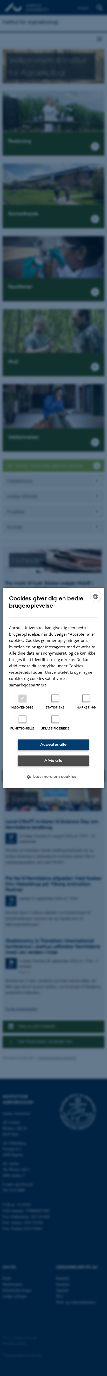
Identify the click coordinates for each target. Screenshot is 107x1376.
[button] (53, 777)
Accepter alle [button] (53, 744)
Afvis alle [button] (53, 760)
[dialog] (53, 688)
